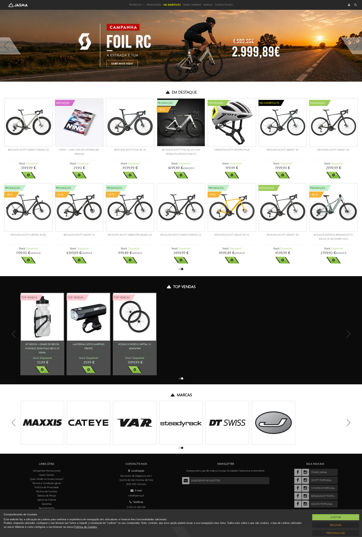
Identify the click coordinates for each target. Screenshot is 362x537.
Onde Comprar (192, 4)
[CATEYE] (88, 423)
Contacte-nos (224, 4)
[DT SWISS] (227, 423)
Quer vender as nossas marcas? (46, 479)
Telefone (138, 502)
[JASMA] (273, 423)
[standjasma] (297, 472)
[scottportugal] (297, 480)
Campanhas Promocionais (47, 470)
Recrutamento (46, 508)
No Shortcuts (172, 4)
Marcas (208, 4)
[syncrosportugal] (297, 488)
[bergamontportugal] (297, 496)
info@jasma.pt (136, 495)
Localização (137, 470)
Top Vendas (184, 286)
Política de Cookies (46, 491)
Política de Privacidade (47, 487)
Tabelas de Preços (46, 495)
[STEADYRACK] (181, 423)
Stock (22, 163)
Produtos (135, 4)
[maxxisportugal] (297, 504)
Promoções (154, 4)
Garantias (47, 504)
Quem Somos (46, 474)
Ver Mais (28, 175)
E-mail (138, 490)
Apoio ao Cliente (46, 499)
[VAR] (135, 423)
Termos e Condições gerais (46, 483)
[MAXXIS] (42, 423)
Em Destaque (184, 92)
